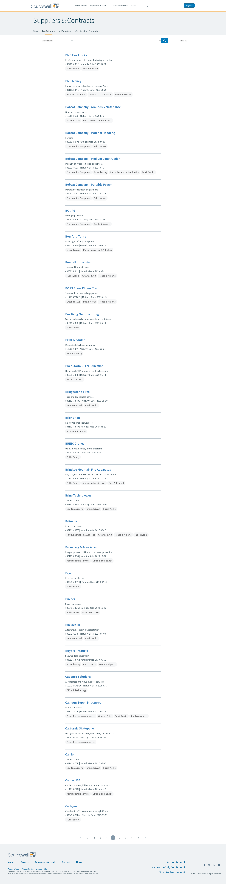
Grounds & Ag (73, 120)
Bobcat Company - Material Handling (90, 133)
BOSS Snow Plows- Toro (81, 288)
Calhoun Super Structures (83, 702)
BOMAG (70, 211)
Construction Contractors (87, 31)
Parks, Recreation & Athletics (97, 120)
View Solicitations (120, 5)
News (133, 5)
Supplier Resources (170, 872)
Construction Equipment (79, 146)
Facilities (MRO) (74, 353)
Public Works (100, 146)
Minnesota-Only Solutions (166, 867)
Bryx (68, 573)
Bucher (70, 599)
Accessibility (41, 869)
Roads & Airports (102, 224)
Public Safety (73, 68)
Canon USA (72, 780)
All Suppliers (65, 31)
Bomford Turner (76, 236)
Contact (65, 861)
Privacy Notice (27, 869)
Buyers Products (76, 651)
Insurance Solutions (76, 94)
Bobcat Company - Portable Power (88, 184)
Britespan (72, 521)
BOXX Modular (75, 340)
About (11, 861)
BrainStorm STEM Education (84, 366)
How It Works (81, 5)
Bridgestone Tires (77, 392)
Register (189, 5)
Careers (25, 861)
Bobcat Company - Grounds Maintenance (93, 107)
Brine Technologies (78, 495)
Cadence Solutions (78, 677)
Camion (70, 754)
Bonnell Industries (78, 262)
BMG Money (73, 81)
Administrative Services (100, 94)
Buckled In (72, 625)
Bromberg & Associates (81, 547)
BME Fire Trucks (76, 55)
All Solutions (174, 862)
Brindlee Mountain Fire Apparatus (88, 469)
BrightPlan (72, 418)
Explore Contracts (99, 5)
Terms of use (13, 869)
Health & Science (123, 94)
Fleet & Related (90, 68)
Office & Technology (102, 560)
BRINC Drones (74, 443)
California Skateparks (80, 728)
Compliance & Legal (45, 861)
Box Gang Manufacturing (82, 314)
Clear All (183, 40)
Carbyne (71, 806)
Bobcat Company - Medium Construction (92, 159)
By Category (48, 31)
